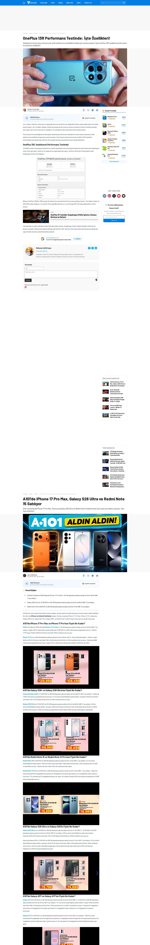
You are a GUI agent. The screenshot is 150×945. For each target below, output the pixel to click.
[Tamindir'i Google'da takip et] (61, 239)
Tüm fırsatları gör (114, 161)
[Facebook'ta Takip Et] (104, 196)
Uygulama (43, 3)
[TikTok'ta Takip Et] (123, 196)
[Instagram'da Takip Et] (109, 196)
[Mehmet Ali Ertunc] (29, 248)
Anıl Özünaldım (32, 575)
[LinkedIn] (96, 248)
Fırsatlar (88, 3)
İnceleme (69, 3)
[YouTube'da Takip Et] (119, 196)
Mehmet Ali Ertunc (33, 109)
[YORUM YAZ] (93, 111)
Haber (60, 3)
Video (79, 3)
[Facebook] (89, 248)
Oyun (53, 3)
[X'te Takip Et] (114, 196)
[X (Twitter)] (92, 248)
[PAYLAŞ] (84, 111)
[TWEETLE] (88, 111)
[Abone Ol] (97, 110)
